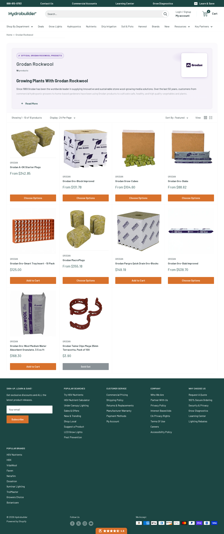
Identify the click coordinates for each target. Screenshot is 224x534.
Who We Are (157, 394)
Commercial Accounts (84, 3)
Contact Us (46, 3)
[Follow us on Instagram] (84, 523)
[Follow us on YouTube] (91, 523)
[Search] (165, 14)
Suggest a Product (74, 426)
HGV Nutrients (14, 454)
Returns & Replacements (120, 405)
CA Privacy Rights (160, 415)
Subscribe (17, 419)
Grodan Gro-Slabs (178, 181)
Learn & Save (206, 3)
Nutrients (91, 26)
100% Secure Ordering (200, 399)
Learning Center (125, 3)
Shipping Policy (114, 399)
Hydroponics (74, 26)
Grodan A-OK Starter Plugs (25, 167)
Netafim (11, 475)
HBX (9, 459)
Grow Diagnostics (163, 3)
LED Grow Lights (73, 431)
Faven (10, 470)
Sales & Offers (71, 410)
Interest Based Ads (161, 410)
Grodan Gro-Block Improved (78, 181)
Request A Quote (198, 394)
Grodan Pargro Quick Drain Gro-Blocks (136, 263)
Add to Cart (33, 280)
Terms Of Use (158, 421)
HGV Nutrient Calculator (77, 399)
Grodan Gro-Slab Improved (183, 263)
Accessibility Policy (161, 431)
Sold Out (86, 366)
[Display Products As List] (210, 117)
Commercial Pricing (117, 394)
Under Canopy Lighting (76, 405)
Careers (155, 426)
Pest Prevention (73, 437)
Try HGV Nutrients (73, 394)
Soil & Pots (127, 26)
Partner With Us (159, 399)
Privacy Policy (158, 405)
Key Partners (202, 26)
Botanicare (13, 502)
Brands (156, 26)
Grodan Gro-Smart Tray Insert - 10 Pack (32, 263)
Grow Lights (55, 26)
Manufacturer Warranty (118, 410)
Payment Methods (116, 415)
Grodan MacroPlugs (74, 260)
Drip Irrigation (108, 26)
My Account (112, 421)
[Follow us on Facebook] (72, 523)
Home (9, 34)
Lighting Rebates (198, 421)
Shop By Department (18, 26)
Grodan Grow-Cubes (126, 181)
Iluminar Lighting (16, 486)
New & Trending (72, 415)
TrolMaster (12, 491)
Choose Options (33, 197)
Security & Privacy (198, 405)
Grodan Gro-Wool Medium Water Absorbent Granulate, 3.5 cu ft (28, 347)
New (167, 26)
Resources (180, 26)
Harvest (142, 26)
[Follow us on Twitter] (78, 523)
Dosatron (12, 481)
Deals (41, 26)
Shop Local (70, 421)
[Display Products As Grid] (205, 117)
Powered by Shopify (16, 521)
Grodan (14, 162)
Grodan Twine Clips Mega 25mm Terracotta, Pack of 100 (80, 347)
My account (183, 15)
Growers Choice (15, 497)
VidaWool (12, 465)
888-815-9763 (14, 3)
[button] (111, 531)
